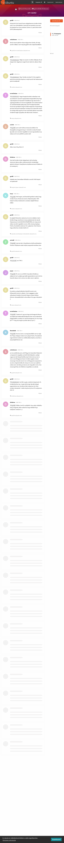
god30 (13, 128)
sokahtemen (15, 60)
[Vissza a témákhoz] (2, 2)
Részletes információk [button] (9, 840)
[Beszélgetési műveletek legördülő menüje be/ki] (61, 20)
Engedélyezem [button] (56, 839)
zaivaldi (14, 260)
